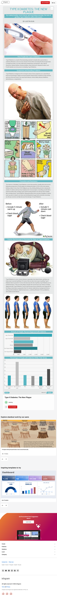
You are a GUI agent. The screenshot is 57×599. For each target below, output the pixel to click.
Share (7, 392)
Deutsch (7, 564)
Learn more (28, 521)
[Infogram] (5, 2)
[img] (33, 335)
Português (11, 564)
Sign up (53, 2)
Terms (3, 587)
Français (19, 564)
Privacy (8, 587)
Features (4, 546)
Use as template (45, 2)
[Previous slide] (2, 459)
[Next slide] (6, 459)
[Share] (6, 407)
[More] (52, 8)
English (3, 564)
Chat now (11, 562)
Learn (3, 552)
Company (4, 554)
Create (3, 544)
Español (15, 564)
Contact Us (4, 562)
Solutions (4, 549)
